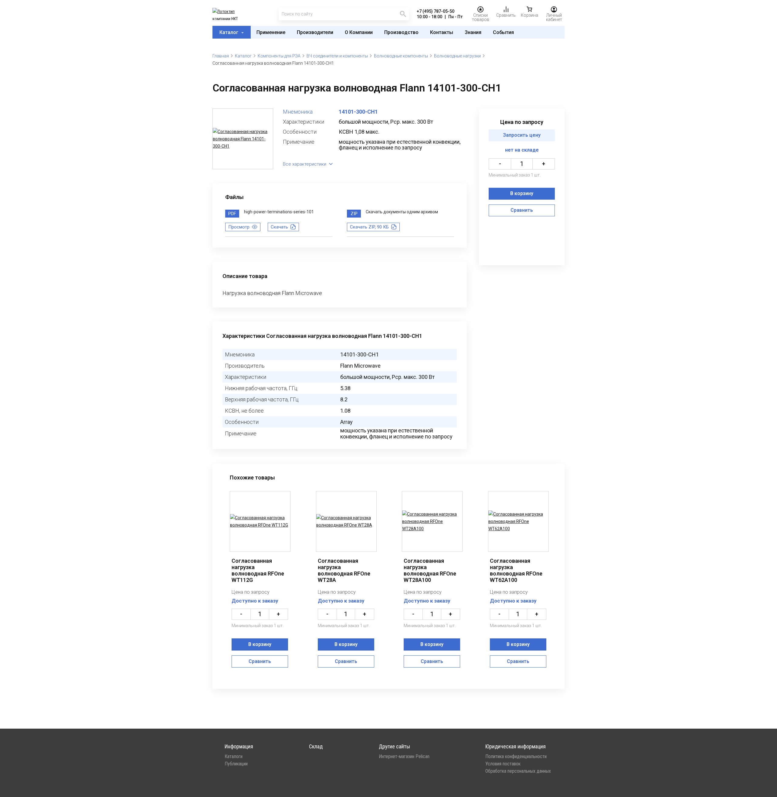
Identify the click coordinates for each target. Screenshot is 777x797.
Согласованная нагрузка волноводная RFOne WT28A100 (430, 570)
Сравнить (522, 210)
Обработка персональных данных (518, 771)
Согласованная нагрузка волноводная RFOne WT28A (344, 570)
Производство (401, 32)
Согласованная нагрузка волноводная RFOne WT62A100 (516, 570)
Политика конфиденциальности (516, 756)
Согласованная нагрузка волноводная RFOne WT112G (258, 570)
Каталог (229, 32)
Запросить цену (522, 135)
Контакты (441, 32)
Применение (270, 32)
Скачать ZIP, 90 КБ (369, 227)
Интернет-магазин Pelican (404, 756)
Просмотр (238, 227)
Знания (473, 32)
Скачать (279, 227)
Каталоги (234, 756)
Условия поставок (503, 763)
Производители (315, 32)
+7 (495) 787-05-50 (435, 11)
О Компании (359, 32)
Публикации (236, 763)
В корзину (521, 194)
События (503, 32)
